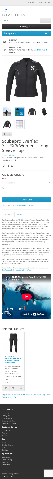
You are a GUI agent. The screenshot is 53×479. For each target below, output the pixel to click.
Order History (7, 460)
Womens (29, 394)
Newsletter (6, 465)
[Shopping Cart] (45, 2)
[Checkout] (49, 2)
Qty (3, 188)
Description (8, 214)
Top (43, 394)
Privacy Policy (7, 418)
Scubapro (10, 155)
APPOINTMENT (41, 50)
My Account (6, 457)
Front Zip (13, 397)
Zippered (5, 397)
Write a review (27, 205)
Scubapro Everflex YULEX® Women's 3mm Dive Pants (13, 359)
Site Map (5, 435)
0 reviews (17, 205)
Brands (4, 442)
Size (4, 179)
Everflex (17, 394)
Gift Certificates (7, 445)
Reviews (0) (21, 214)
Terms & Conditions (9, 423)
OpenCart (14, 474)
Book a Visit (38, 2)
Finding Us (6, 416)
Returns (4, 433)
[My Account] (29, 2)
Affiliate (4, 447)
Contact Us (6, 430)
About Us (5, 413)
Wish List (5, 462)
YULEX (22, 394)
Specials (5, 450)
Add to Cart (26, 199)
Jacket (48, 394)
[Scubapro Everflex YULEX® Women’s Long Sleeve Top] (26, 79)
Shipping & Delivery (9, 421)
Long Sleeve (37, 394)
